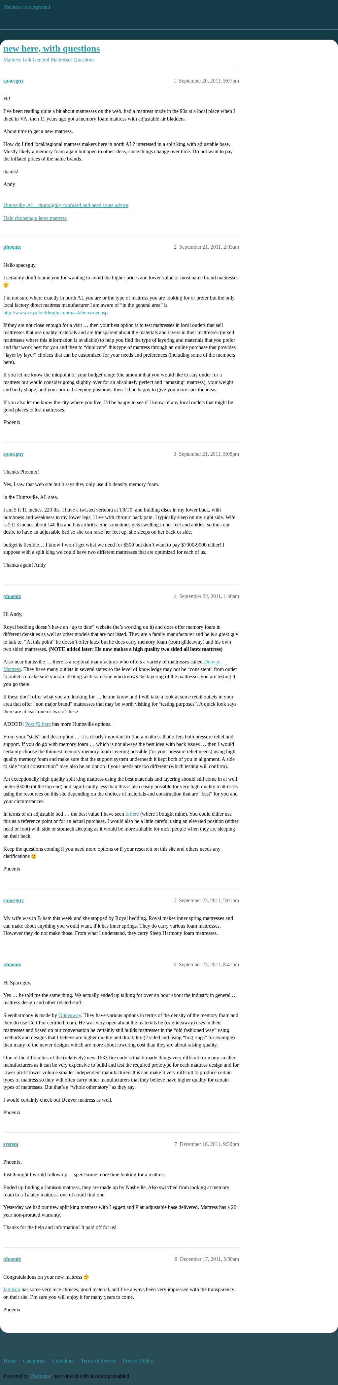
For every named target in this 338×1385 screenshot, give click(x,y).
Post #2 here (38, 724)
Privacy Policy (138, 1361)
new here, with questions (51, 48)
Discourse (40, 1376)
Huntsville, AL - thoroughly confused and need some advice (65, 205)
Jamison (11, 1289)
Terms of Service (98, 1361)
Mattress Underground (26, 7)
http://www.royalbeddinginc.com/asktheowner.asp (55, 312)
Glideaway (69, 1015)
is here (132, 814)
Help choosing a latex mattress (35, 218)
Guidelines (63, 1361)
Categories (34, 1361)
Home (10, 1361)
